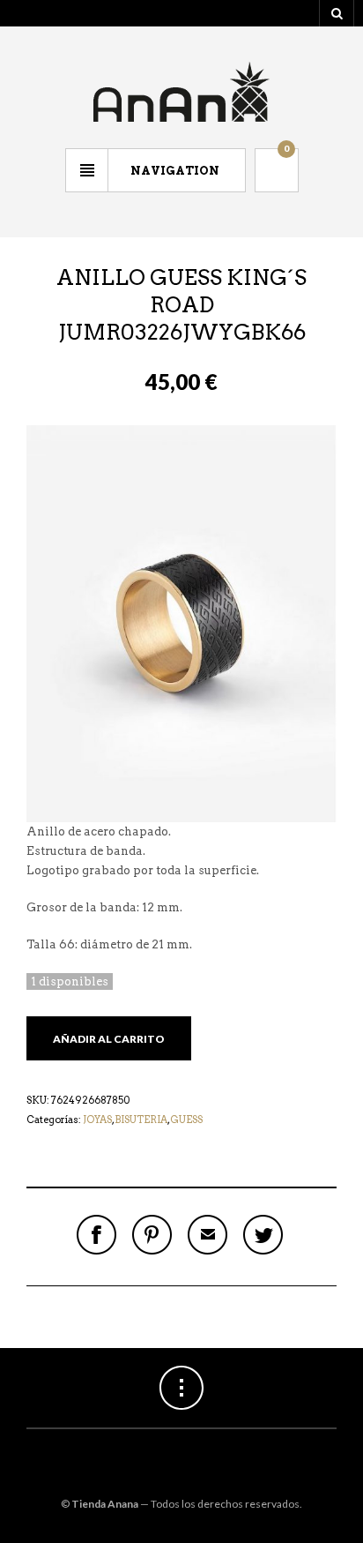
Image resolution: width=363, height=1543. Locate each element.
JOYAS (97, 1119)
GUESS (186, 1119)
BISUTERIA (141, 1119)
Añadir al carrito (109, 1038)
